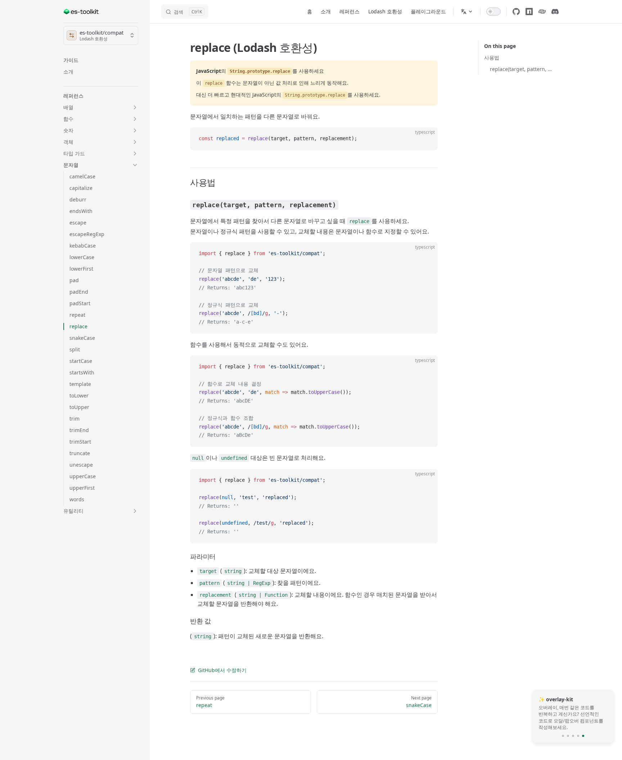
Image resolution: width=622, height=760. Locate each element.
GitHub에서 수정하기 (222, 670)
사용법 (491, 57)
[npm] (529, 11)
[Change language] (466, 11)
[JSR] (542, 11)
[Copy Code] (426, 139)
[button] (100, 60)
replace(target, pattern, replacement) (521, 69)
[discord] (555, 11)
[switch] (493, 11)
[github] (516, 11)
